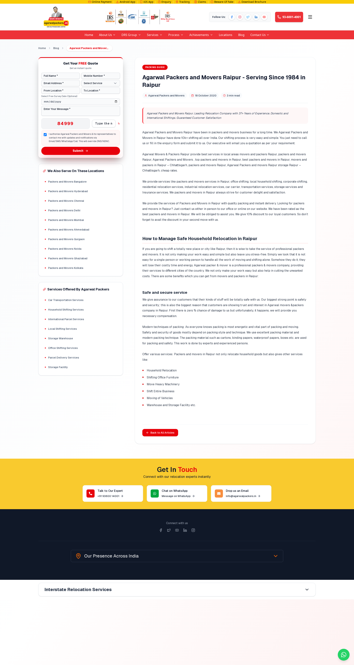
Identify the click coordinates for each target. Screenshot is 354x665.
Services (152, 35)
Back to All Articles (162, 432)
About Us (105, 35)
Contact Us (258, 35)
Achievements (199, 35)
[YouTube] (264, 17)
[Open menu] (310, 17)
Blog (241, 35)
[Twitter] (248, 17)
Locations (225, 35)
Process (173, 35)
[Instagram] (240, 17)
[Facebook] (231, 17)
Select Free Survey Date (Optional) (59, 96)
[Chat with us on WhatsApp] (344, 655)
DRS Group (129, 35)
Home (42, 48)
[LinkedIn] (256, 17)
